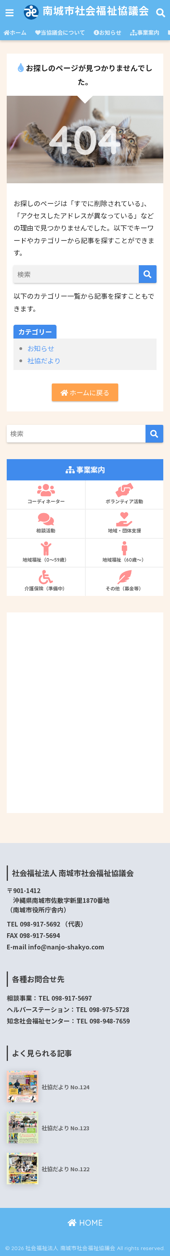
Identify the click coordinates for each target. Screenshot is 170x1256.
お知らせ (110, 32)
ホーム (18, 32)
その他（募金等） (125, 589)
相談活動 (45, 531)
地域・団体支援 (124, 531)
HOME (90, 1223)
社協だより (44, 360)
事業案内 (148, 32)
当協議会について (63, 32)
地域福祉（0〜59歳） (46, 560)
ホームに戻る (89, 392)
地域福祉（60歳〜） (124, 560)
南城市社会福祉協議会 (94, 10)
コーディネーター (46, 501)
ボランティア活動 (124, 501)
